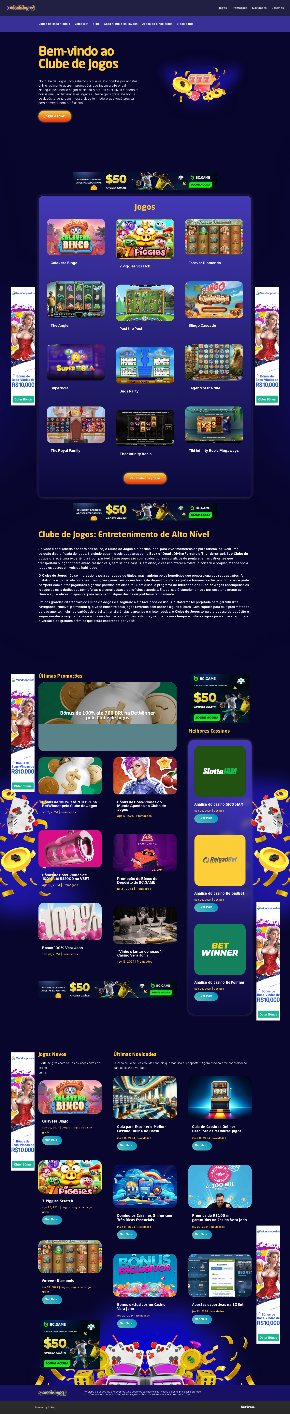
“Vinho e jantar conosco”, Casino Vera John (139, 953)
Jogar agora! (54, 116)
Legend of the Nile (204, 388)
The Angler (60, 325)
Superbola (59, 388)
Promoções (239, 8)
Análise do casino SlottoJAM (219, 804)
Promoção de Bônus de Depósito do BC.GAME (137, 880)
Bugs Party (129, 391)
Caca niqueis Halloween (121, 23)
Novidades (259, 8)
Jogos (223, 8)
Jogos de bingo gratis (157, 23)
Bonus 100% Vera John (62, 948)
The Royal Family (65, 450)
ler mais (206, 818)
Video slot (81, 23)
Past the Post (131, 329)
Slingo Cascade (202, 325)
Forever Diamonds (205, 263)
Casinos (219, 810)
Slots (96, 23)
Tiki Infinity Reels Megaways (214, 450)
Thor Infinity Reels (136, 454)
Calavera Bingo (64, 263)
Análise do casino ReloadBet (219, 893)
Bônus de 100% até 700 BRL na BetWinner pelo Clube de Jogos (107, 716)
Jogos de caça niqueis (54, 23)
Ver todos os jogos (145, 478)
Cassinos (278, 8)
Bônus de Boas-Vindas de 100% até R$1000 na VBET (66, 877)
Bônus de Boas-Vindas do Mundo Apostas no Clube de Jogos (141, 806)
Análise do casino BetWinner (219, 982)
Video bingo (185, 23)
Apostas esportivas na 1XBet (218, 1305)
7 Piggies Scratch (135, 266)
